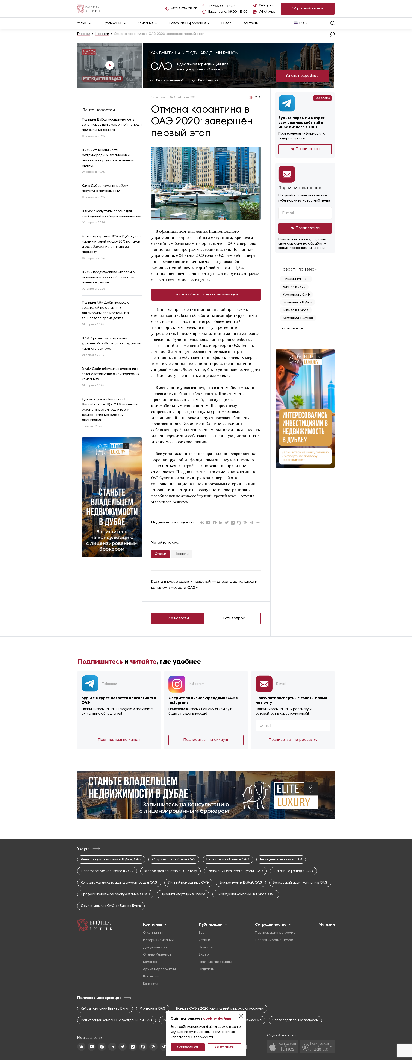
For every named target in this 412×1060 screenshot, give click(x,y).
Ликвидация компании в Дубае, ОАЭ (246, 894)
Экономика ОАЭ (296, 279)
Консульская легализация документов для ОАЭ (119, 882)
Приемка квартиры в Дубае (183, 894)
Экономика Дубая (297, 302)
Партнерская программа (275, 932)
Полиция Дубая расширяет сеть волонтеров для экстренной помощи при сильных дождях (112, 125)
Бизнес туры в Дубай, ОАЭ (241, 882)
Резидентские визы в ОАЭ (281, 859)
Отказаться (224, 1047)
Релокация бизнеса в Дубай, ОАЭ (235, 871)
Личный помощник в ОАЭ (188, 882)
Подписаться (308, 149)
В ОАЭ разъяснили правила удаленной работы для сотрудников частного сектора (111, 343)
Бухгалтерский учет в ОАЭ (227, 859)
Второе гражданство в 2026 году (170, 871)
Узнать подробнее (302, 76)
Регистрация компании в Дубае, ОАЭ (111, 859)
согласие (294, 243)
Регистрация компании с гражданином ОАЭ (116, 1020)
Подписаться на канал (119, 740)
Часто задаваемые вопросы (295, 1020)
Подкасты (206, 969)
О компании (153, 932)
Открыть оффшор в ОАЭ (293, 871)
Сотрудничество (270, 924)
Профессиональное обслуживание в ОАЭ (115, 894)
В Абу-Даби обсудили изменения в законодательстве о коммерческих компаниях (110, 374)
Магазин (326, 924)
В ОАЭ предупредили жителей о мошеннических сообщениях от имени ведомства (108, 277)
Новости (102, 33)
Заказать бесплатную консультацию (206, 294)
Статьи (160, 553)
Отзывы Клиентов (157, 954)
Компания (145, 23)
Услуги (82, 23)
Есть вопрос (234, 618)
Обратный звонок (308, 8)
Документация (155, 947)
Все (202, 932)
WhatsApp (267, 11)
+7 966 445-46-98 (222, 6)
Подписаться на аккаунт (206, 740)
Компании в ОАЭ (296, 294)
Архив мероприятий (159, 969)
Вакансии (151, 976)
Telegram (266, 5)
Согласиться (187, 1047)
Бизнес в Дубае (296, 310)
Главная (83, 33)
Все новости (178, 618)
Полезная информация (187, 23)
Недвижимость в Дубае (274, 940)
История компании (158, 940)
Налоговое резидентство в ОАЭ (107, 871)
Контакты (251, 23)
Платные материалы (215, 962)
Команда (150, 962)
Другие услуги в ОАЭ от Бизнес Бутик (111, 905)
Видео (226, 23)
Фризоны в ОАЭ (152, 1008)
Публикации (112, 23)
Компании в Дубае (298, 318)
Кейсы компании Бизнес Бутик (105, 1008)
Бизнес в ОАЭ (294, 287)
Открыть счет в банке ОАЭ (174, 859)
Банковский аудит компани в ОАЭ (300, 882)
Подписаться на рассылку (293, 740)
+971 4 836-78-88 (184, 8)
